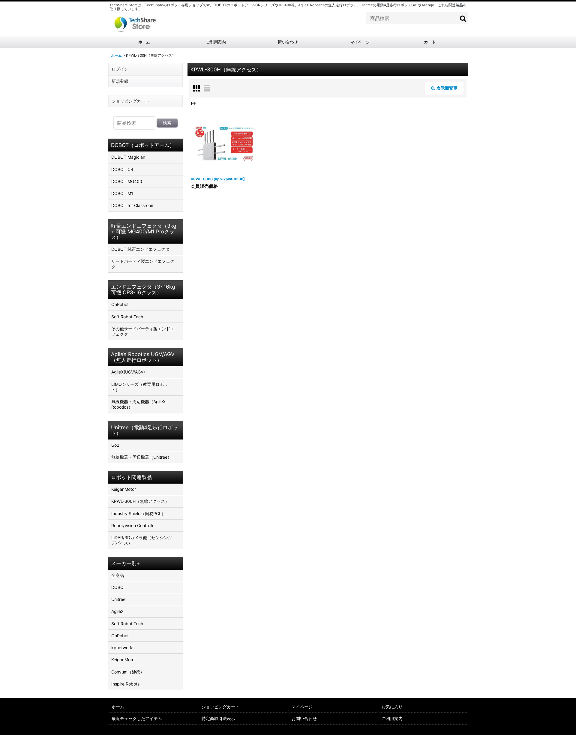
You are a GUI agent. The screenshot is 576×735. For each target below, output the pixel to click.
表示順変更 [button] (447, 88)
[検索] (463, 18)
